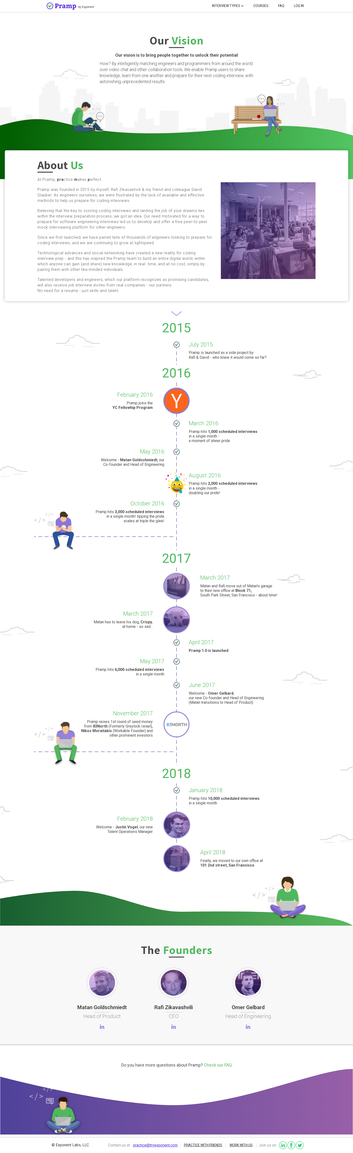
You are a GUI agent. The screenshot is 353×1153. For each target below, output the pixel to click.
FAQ (281, 6)
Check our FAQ (218, 1065)
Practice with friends (203, 1145)
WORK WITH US (241, 1145)
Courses (260, 6)
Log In (299, 6)
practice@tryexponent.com (155, 1145)
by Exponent (86, 7)
